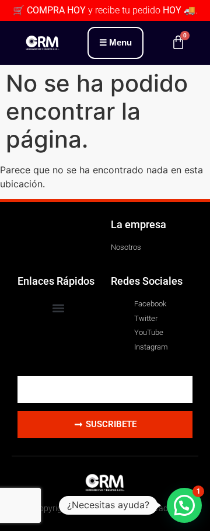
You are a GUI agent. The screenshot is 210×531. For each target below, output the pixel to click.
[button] (58, 307)
